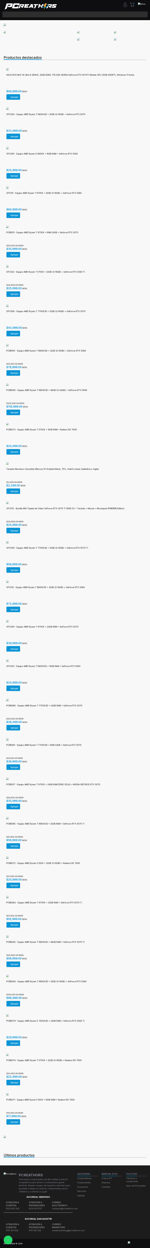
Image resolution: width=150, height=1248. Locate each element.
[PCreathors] (31, 6)
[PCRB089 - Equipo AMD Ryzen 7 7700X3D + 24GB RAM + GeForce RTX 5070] (75, 700)
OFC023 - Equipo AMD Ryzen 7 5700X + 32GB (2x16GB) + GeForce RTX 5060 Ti (45, 272)
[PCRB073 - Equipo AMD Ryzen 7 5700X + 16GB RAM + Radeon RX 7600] (75, 424)
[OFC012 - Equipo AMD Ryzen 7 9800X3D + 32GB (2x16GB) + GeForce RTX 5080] (75, 581)
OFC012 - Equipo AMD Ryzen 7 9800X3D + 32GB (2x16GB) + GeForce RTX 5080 (45, 587)
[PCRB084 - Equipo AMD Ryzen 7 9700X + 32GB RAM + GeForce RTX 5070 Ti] (75, 897)
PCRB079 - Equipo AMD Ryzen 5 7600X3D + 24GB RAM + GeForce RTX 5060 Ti (45, 1021)
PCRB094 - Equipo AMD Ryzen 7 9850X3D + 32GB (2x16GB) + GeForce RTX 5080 (46, 981)
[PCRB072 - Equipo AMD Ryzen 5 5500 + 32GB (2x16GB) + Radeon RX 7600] (75, 857)
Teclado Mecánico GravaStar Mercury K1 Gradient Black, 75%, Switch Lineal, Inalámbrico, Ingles (52, 469)
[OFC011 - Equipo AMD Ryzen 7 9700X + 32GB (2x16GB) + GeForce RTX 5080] (75, 187)
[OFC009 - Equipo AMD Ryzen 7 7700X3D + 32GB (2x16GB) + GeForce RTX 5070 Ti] (75, 542)
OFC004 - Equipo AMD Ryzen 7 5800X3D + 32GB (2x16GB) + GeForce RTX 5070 (45, 114)
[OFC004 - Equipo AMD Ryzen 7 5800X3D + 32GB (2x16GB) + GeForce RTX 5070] (75, 108)
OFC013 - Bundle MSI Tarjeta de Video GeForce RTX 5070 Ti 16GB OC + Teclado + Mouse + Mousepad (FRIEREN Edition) (65, 508)
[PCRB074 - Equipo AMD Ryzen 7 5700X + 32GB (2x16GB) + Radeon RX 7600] (75, 1055)
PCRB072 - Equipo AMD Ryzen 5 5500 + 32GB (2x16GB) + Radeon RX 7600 (43, 863)
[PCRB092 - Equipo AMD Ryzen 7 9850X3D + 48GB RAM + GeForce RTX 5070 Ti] (75, 936)
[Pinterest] (86, 1243)
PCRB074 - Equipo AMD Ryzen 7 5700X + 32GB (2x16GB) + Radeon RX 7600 (44, 1060)
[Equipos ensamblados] (15, 1137)
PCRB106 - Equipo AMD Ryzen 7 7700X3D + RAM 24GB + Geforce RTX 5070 (43, 745)
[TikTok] (69, 1243)
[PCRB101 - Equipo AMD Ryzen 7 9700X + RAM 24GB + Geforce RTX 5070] (75, 227)
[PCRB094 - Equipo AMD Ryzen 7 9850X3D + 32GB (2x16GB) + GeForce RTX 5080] (75, 976)
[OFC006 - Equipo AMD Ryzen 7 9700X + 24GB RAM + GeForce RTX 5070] (75, 621)
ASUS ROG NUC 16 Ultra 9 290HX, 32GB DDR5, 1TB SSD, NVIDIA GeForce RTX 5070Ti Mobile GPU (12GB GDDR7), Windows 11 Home (70, 75)
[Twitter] (75, 1243)
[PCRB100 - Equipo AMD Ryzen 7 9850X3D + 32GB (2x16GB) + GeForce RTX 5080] (75, 345)
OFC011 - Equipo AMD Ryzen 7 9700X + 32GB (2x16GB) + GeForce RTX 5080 (44, 193)
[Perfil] (126, 4)
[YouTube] (80, 1243)
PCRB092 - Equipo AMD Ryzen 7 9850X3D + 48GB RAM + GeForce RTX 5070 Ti (45, 942)
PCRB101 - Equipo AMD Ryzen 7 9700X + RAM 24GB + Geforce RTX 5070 (42, 232)
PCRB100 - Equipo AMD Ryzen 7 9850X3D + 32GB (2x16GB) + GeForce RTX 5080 (46, 350)
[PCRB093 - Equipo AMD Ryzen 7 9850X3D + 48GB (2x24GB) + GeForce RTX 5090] (75, 384)
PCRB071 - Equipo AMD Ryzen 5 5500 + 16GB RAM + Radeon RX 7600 (40, 1099)
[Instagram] (58, 1243)
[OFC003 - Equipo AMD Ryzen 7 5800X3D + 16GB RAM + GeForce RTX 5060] (75, 660)
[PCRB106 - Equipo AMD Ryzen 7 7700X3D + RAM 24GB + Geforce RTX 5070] (75, 739)
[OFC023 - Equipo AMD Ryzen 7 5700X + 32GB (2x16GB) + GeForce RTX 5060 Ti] (75, 266)
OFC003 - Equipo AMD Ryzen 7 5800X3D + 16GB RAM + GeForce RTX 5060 (43, 666)
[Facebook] (64, 1243)
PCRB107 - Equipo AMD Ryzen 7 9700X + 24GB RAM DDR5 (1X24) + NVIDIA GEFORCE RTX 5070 (53, 784)
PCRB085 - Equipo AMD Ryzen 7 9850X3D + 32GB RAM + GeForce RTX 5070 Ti (45, 823)
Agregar (14, 97)
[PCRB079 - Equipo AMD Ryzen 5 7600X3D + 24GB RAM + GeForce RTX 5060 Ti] (75, 1015)
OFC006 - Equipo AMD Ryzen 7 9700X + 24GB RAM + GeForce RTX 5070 (42, 626)
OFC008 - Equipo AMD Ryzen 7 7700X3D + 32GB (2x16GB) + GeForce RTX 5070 (46, 311)
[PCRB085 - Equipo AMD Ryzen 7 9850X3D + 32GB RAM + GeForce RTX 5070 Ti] (75, 818)
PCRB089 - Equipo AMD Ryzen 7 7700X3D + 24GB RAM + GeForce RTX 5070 (44, 705)
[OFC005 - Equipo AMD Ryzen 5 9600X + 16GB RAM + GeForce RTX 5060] (75, 148)
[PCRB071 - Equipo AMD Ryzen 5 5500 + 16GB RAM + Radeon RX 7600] (75, 1094)
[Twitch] (91, 1243)
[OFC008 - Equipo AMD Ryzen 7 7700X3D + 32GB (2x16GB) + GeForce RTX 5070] (75, 306)
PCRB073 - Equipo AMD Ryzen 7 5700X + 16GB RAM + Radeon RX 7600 (41, 429)
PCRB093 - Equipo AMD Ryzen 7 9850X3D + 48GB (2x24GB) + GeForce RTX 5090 (46, 390)
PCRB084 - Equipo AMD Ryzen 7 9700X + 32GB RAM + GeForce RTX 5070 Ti (44, 902)
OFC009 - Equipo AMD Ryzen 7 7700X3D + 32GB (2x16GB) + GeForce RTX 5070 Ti (47, 548)
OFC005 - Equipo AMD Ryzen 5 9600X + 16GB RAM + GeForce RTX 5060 (42, 153)
